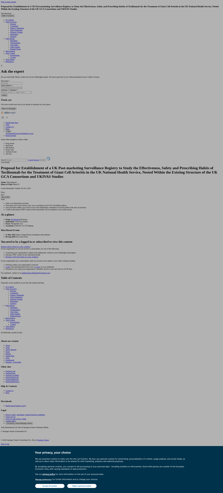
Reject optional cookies (81, 486)
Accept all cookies (50, 486)
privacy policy (49, 474)
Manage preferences (43, 479)
